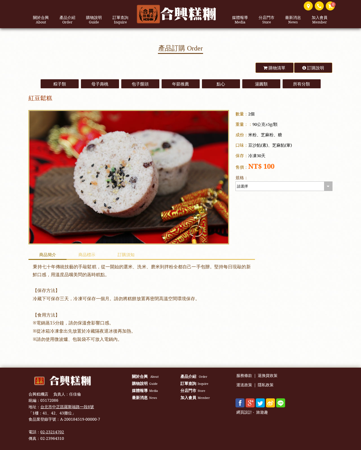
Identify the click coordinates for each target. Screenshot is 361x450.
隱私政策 (266, 385)
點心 (221, 84)
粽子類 (59, 84)
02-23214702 (52, 431)
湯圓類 (261, 84)
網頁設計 (244, 412)
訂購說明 (315, 68)
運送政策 (244, 385)
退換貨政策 (268, 375)
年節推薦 (180, 84)
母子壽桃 (99, 84)
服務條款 (244, 375)
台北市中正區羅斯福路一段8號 (67, 406)
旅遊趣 (262, 412)
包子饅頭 (140, 84)
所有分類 (301, 84)
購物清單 (276, 68)
